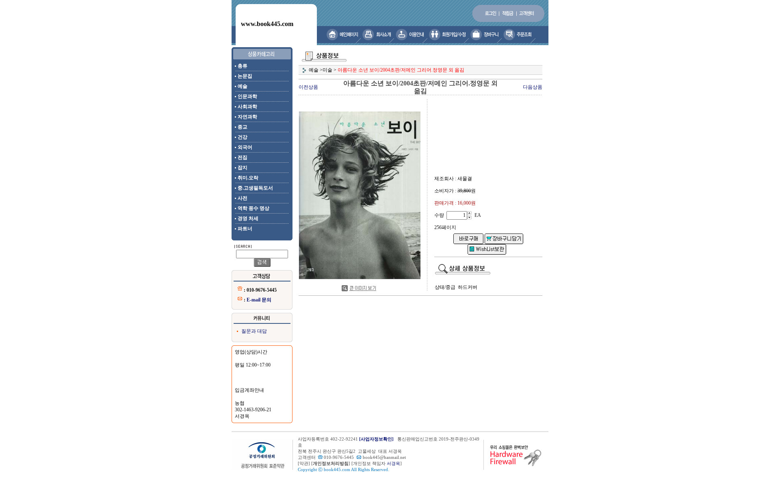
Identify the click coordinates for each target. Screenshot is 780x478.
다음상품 (532, 87)
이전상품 (308, 87)
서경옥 (393, 463)
